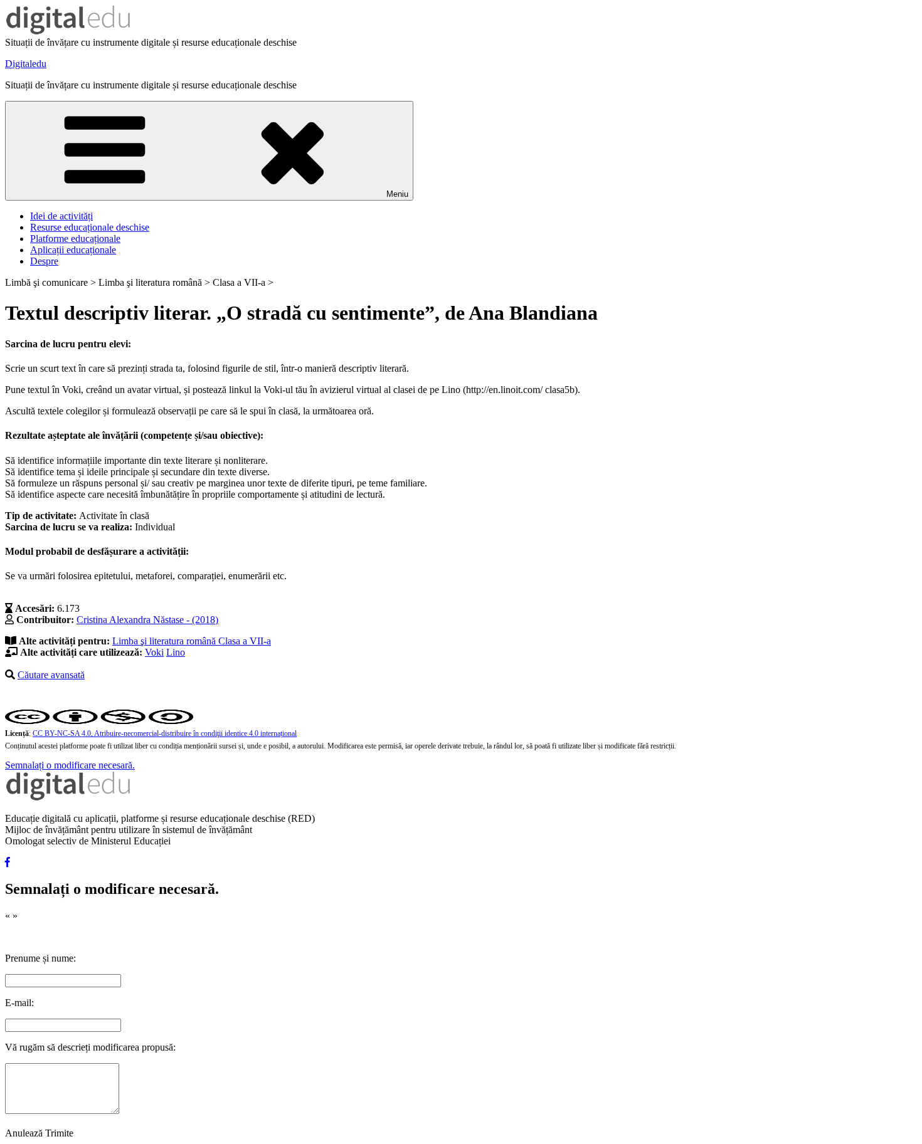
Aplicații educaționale (73, 249)
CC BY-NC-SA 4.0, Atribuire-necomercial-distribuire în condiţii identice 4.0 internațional (165, 733)
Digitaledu (25, 63)
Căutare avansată (51, 674)
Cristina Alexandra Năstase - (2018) (147, 619)
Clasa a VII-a (244, 641)
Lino (175, 652)
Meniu (397, 194)
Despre (44, 261)
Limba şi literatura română (165, 641)
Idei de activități (61, 216)
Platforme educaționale (75, 238)
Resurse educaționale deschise (89, 227)
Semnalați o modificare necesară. (70, 765)
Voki (154, 652)
